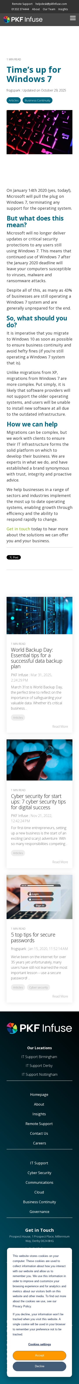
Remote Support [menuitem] (22, 4)
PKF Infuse (19, 674)
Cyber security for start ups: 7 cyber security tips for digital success (38, 801)
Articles (13, 100)
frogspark (14, 90)
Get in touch (18, 528)
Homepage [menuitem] (39, 1094)
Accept (39, 1355)
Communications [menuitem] (39, 1182)
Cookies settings (39, 1344)
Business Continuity (37, 100)
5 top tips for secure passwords (33, 937)
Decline (39, 1366)
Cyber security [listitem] (38, 987)
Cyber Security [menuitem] (39, 1172)
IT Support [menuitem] (39, 1163)
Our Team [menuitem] (49, 9)
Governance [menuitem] (39, 1211)
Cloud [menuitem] (39, 1192)
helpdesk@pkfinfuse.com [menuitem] (51, 4)
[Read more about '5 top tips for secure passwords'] (39, 897)
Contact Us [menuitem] (39, 1133)
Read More (60, 726)
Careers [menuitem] (39, 1143)
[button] (73, 17)
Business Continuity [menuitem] (39, 1201)
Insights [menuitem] (63, 9)
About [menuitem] (36, 9)
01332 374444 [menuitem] (20, 9)
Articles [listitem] (18, 718)
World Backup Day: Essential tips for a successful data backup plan (36, 658)
